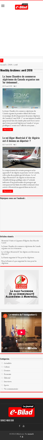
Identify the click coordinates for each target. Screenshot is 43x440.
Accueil (3, 64)
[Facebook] (19, 426)
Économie (7, 374)
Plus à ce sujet (8, 129)
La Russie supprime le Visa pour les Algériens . (18, 257)
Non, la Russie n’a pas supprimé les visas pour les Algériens (19, 262)
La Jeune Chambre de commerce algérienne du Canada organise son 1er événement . (21, 79)
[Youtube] (23, 426)
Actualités (7, 363)
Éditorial (7, 378)
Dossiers (7, 370)
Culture (7, 367)
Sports (6, 385)
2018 (10, 64)
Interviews (8, 381)
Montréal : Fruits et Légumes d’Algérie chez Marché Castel (20, 241)
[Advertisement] (21, 34)
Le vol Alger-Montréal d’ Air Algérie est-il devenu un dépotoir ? (21, 139)
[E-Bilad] (21, 6)
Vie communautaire (11, 389)
